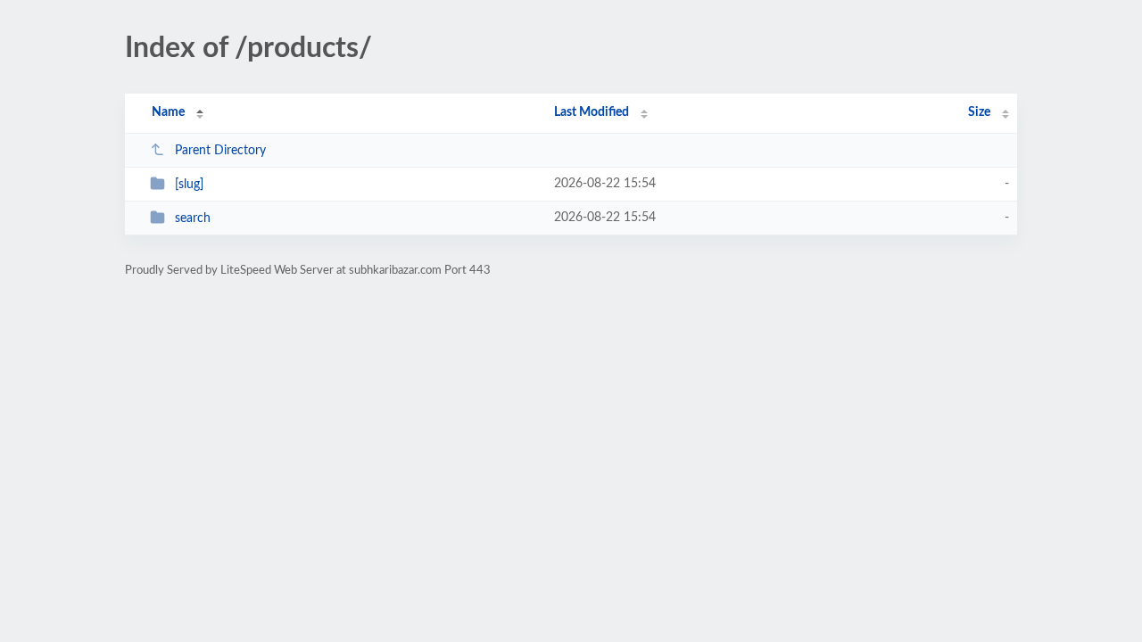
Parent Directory (220, 150)
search (193, 218)
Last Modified (591, 112)
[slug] (189, 184)
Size (979, 112)
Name (168, 112)
